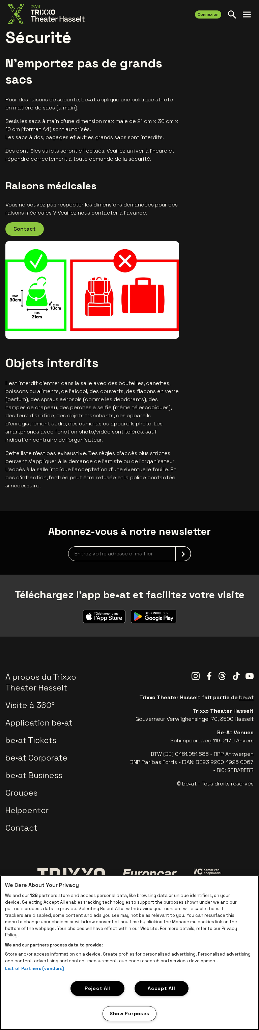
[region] (129, 952)
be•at (246, 697)
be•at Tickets (30, 740)
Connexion (208, 14)
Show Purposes (129, 1013)
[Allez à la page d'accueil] (46, 14)
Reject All (97, 988)
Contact (24, 228)
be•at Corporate (36, 757)
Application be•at (39, 722)
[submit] (183, 553)
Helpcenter (27, 810)
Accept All (161, 988)
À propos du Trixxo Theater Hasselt (40, 682)
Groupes (21, 792)
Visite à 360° (30, 705)
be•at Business (33, 775)
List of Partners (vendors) (34, 968)
